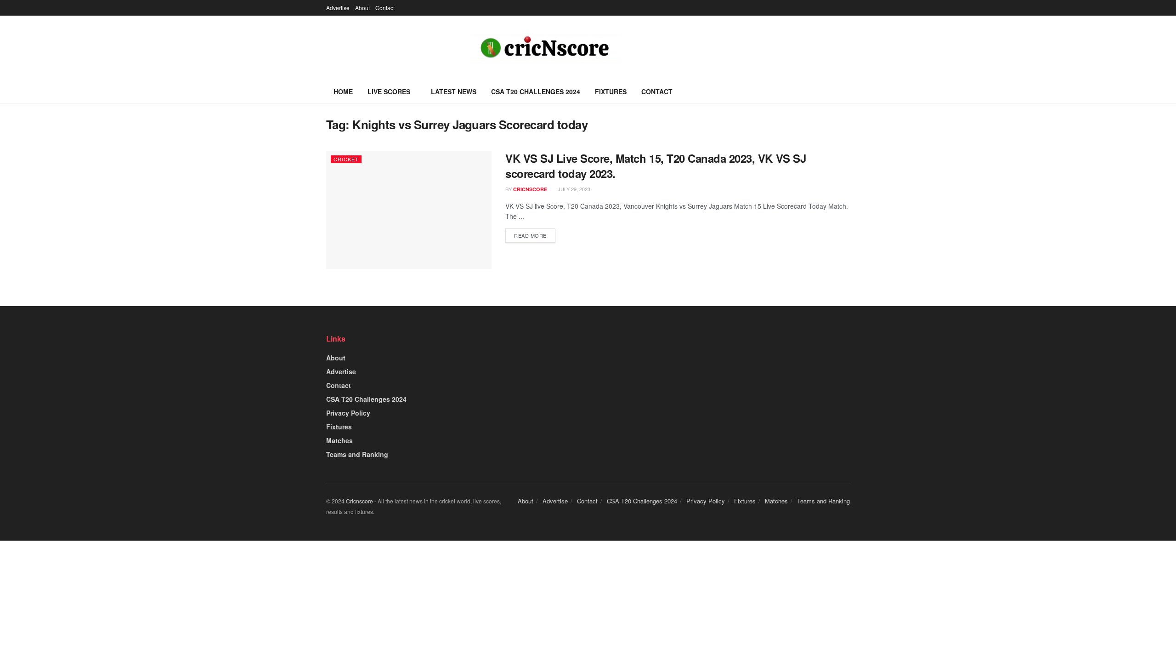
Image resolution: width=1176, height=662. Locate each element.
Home (343, 91)
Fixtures (611, 91)
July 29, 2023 (573, 189)
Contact (385, 7)
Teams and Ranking (357, 454)
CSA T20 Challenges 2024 (535, 91)
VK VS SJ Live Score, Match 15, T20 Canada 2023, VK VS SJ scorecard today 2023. (655, 166)
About (362, 7)
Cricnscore (359, 501)
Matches (339, 440)
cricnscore (530, 189)
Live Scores (389, 91)
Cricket (346, 159)
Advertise (338, 7)
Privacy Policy (348, 412)
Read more (530, 235)
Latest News (453, 91)
